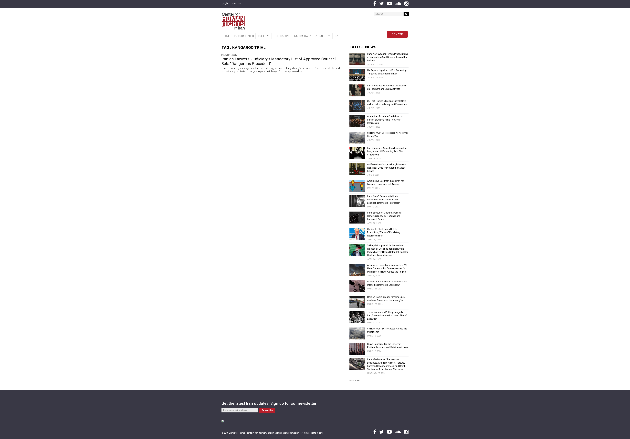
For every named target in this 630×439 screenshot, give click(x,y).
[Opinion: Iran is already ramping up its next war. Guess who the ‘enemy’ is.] (357, 302)
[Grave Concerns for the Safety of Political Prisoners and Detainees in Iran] (357, 349)
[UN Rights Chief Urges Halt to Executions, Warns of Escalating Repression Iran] (357, 234)
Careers (340, 36)
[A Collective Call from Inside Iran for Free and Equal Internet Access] (357, 186)
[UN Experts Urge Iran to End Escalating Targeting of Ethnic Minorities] (357, 75)
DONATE (397, 34)
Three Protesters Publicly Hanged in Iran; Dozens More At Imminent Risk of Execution (387, 315)
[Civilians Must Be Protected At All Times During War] (357, 138)
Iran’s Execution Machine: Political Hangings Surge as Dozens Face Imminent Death (384, 216)
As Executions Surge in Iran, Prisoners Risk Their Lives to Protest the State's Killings (386, 167)
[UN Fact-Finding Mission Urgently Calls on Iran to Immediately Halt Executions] (357, 106)
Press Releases (244, 36)
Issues (262, 36)
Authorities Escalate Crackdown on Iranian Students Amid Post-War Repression (385, 119)
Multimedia (301, 36)
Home (226, 36)
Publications (282, 36)
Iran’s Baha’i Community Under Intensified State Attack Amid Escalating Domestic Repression (383, 199)
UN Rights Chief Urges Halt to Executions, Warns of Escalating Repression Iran (383, 232)
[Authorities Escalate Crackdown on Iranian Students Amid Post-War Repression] (357, 121)
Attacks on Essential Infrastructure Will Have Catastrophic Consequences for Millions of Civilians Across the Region (387, 268)
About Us (321, 36)
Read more (354, 380)
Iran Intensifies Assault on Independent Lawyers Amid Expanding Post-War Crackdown (387, 151)
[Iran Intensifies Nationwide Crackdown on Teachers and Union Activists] (357, 90)
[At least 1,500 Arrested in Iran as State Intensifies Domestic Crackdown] (357, 286)
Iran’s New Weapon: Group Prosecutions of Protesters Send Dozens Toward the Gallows (387, 57)
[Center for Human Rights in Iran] (233, 21)
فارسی (224, 3)
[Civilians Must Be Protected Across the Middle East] (357, 333)
